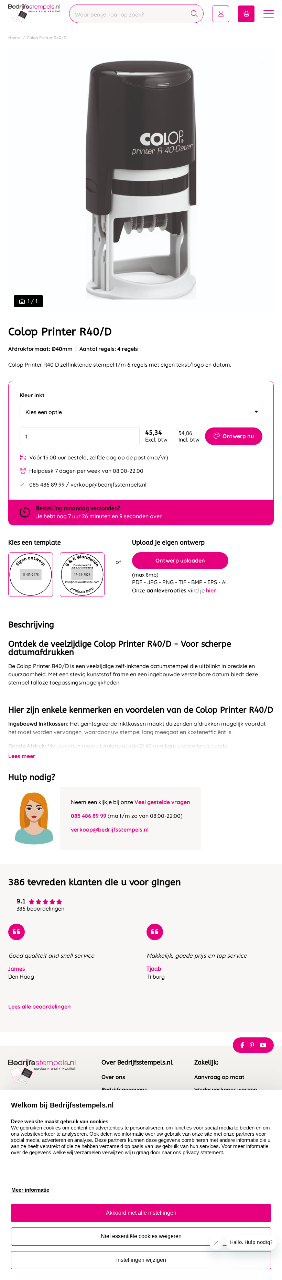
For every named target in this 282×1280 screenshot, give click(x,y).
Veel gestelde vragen (162, 802)
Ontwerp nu (238, 436)
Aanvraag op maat (219, 1077)
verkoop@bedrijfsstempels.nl (110, 829)
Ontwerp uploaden (180, 560)
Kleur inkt (32, 395)
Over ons (113, 1077)
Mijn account (221, 13)
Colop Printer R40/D (47, 37)
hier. (211, 590)
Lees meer (21, 756)
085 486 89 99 (88, 815)
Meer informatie (30, 1190)
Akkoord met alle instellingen (141, 1213)
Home (14, 37)
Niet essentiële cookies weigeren (141, 1236)
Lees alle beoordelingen (39, 1006)
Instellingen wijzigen (141, 1260)
